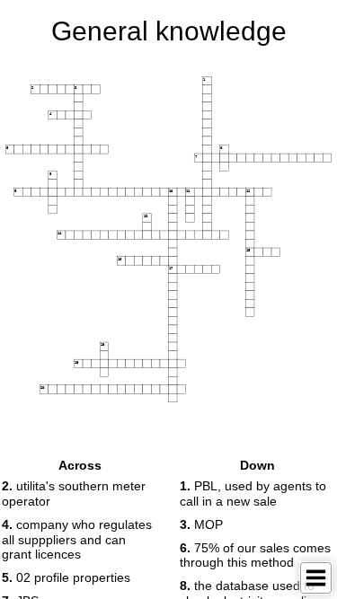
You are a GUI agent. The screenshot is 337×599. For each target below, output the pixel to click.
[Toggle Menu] (316, 578)
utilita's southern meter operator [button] (74, 493)
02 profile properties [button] (66, 577)
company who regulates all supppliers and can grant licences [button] (77, 539)
